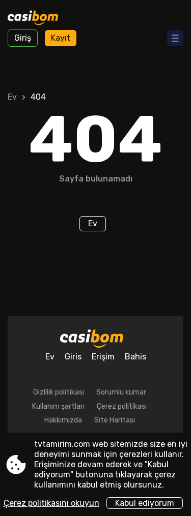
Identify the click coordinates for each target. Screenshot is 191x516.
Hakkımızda (63, 420)
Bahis (135, 356)
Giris (73, 356)
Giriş (22, 38)
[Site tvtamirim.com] (36, 19)
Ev (12, 97)
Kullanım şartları (58, 406)
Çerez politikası (122, 406)
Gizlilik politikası (58, 392)
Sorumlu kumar (121, 392)
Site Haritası (114, 420)
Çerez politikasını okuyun (51, 503)
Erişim (103, 356)
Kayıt (60, 38)
